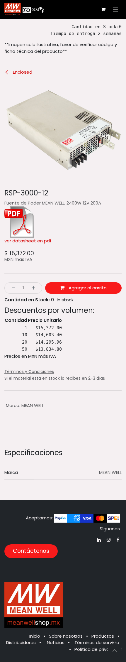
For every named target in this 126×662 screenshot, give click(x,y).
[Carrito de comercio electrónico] (103, 9)
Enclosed (22, 72)
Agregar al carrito (87, 288)
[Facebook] (118, 539)
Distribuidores (21, 642)
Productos (102, 636)
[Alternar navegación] (115, 9)
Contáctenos (31, 551)
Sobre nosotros (66, 636)
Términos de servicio (96, 642)
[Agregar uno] (35, 288)
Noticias (55, 642)
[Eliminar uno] (11, 288)
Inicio (34, 636)
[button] (115, 650)
